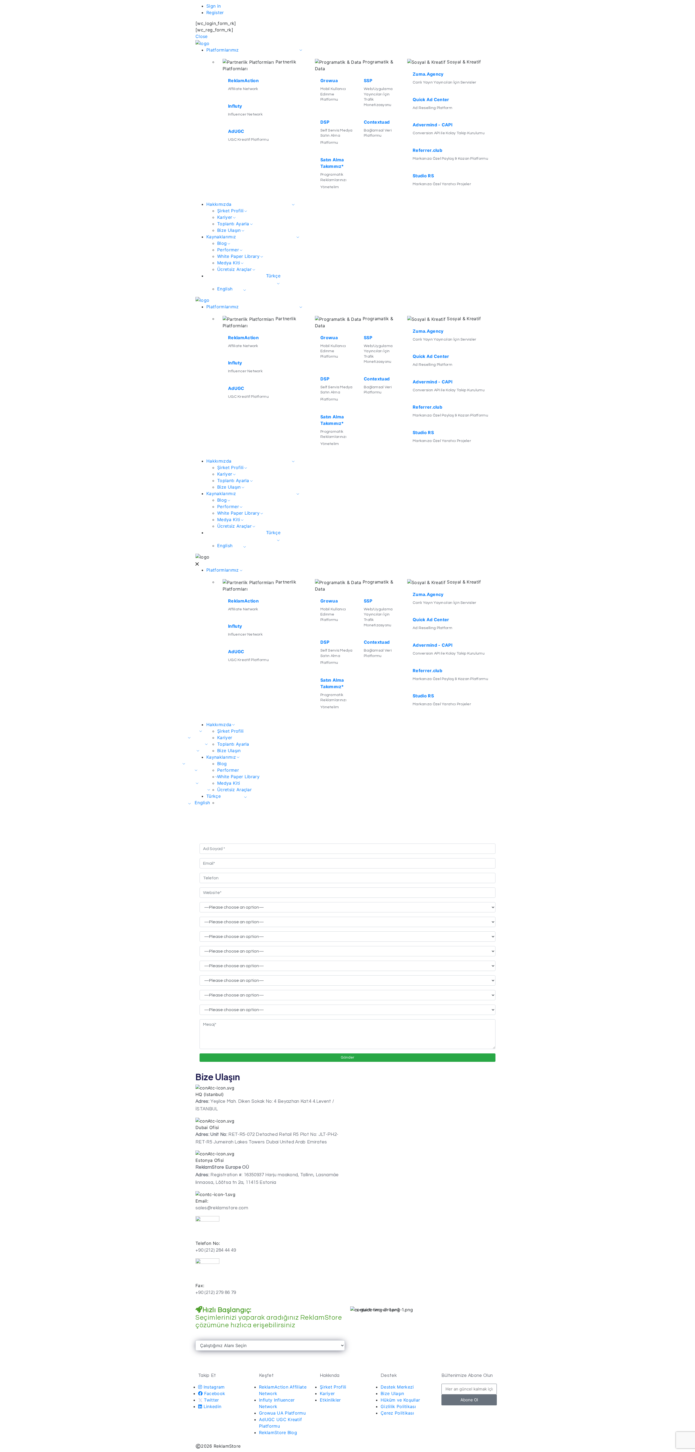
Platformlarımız (222, 50)
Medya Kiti (228, 262)
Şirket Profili (230, 210)
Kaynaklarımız (221, 236)
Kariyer (224, 217)
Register (215, 12)
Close (201, 36)
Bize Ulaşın (229, 230)
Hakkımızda (218, 204)
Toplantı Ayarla (233, 223)
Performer (228, 249)
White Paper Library (238, 256)
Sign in (213, 6)
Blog (222, 243)
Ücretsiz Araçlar (234, 269)
